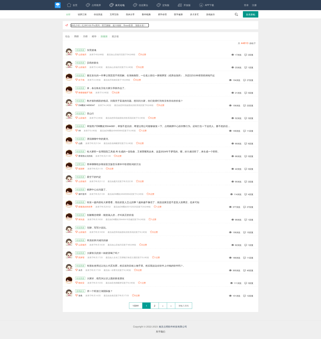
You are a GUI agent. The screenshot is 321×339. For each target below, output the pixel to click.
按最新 (104, 36)
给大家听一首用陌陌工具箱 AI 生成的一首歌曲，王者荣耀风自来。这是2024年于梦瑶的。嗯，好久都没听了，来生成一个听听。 (153, 151)
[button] (236, 14)
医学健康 (178, 14)
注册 (254, 5)
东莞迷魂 (91, 50)
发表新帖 (250, 14)
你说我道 (98, 14)
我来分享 (130, 14)
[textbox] (184, 306)
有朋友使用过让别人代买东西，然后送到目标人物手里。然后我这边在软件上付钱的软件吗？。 (136, 265)
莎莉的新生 (93, 62)
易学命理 (162, 14)
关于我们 (160, 331)
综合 (67, 36)
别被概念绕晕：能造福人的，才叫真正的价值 (110, 214)
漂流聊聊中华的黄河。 (98, 138)
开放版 (184, 5)
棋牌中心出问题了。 (97, 189)
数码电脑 (146, 14)
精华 (94, 36)
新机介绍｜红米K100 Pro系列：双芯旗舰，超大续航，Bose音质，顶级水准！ (108, 25)
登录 (246, 5)
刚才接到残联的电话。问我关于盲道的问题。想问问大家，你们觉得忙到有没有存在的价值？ (135, 100)
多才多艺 (194, 14)
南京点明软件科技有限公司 (173, 326)
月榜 (85, 36)
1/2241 (136, 305)
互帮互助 (114, 14)
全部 (68, 14)
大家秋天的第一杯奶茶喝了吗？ (103, 253)
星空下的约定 (94, 176)
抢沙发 (115, 36)
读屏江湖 (82, 14)
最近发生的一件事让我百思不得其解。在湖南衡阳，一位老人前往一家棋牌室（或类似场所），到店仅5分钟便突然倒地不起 (151, 75)
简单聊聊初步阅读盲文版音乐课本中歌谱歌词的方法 (114, 164)
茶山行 (90, 113)
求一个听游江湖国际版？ (100, 291)
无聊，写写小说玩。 (97, 227)
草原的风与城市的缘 (97, 240)
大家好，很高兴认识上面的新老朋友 (105, 278)
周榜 (76, 36)
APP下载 (206, 5)
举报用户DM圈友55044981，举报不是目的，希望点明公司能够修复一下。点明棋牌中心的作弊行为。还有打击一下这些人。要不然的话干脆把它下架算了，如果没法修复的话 (160, 126)
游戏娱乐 (210, 14)
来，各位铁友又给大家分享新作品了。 (107, 88)
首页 (72, 5)
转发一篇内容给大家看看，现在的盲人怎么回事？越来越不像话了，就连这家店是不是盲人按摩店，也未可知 (143, 202)
